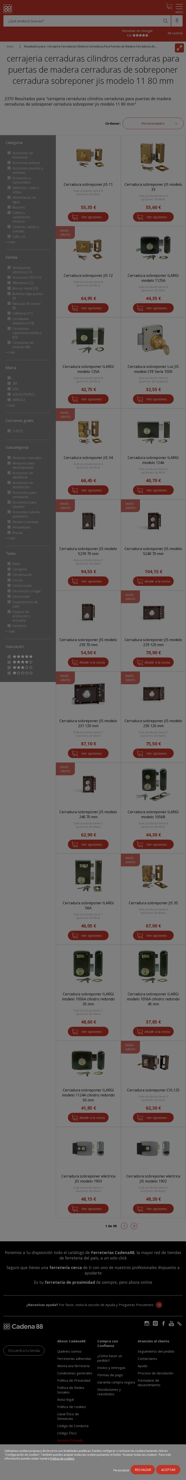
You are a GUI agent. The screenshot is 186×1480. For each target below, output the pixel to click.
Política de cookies (62, 1458)
